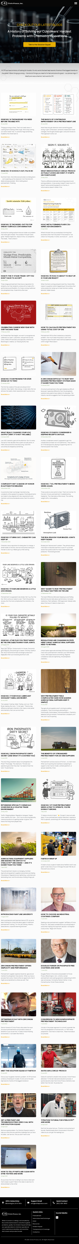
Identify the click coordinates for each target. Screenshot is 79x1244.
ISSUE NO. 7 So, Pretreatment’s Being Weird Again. (58, 485)
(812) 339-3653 (61, 1203)
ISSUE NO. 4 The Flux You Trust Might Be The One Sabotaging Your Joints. (18, 641)
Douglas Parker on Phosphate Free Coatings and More (57, 966)
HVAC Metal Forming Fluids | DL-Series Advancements (56, 225)
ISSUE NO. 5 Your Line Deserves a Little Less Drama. (18, 590)
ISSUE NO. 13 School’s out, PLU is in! (17, 171)
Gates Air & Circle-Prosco (53, 1070)
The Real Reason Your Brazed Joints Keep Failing (58, 538)
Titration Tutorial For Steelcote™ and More (57, 1121)
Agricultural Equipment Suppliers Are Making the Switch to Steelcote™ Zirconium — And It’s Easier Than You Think (17, 861)
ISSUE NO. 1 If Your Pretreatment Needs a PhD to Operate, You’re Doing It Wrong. (56, 807)
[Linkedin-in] (57, 1217)
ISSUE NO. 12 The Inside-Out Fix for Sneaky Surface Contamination (16, 225)
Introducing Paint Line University (17, 914)
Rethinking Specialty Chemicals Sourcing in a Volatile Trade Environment (16, 807)
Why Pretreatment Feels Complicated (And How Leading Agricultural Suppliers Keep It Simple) (56, 699)
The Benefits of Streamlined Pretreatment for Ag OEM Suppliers (58, 754)
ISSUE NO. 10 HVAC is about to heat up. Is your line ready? (58, 277)
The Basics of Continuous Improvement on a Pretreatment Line (58, 120)
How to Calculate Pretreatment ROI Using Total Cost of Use (58, 328)
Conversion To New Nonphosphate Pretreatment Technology (57, 1020)
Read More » (5, 137)
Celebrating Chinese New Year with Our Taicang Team (17, 328)
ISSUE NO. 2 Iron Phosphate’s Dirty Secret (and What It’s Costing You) (18, 754)
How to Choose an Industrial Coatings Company (55, 915)
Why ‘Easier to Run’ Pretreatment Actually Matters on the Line (57, 590)
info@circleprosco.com (39, 1203)
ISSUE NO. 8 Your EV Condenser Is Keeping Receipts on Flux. (56, 433)
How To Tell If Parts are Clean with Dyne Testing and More (17, 1172)
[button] (76, 3)
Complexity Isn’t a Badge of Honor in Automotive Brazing (17, 485)
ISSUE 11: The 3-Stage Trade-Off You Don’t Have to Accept (17, 277)
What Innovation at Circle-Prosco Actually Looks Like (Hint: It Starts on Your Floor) (58, 173)
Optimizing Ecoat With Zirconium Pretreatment (17, 1020)
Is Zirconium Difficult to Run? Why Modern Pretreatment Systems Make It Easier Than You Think (58, 381)
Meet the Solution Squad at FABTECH (18, 1070)
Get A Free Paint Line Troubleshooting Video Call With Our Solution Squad (17, 1122)
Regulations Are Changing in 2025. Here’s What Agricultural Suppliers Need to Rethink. (58, 642)
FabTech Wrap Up (49, 858)
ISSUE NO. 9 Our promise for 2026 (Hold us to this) (16, 380)
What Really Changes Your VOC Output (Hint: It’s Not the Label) (16, 433)
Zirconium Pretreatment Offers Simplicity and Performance (16, 966)
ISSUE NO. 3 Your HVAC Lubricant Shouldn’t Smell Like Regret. (16, 697)
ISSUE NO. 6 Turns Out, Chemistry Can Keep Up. (18, 538)
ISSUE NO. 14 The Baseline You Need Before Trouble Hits (16, 120)
